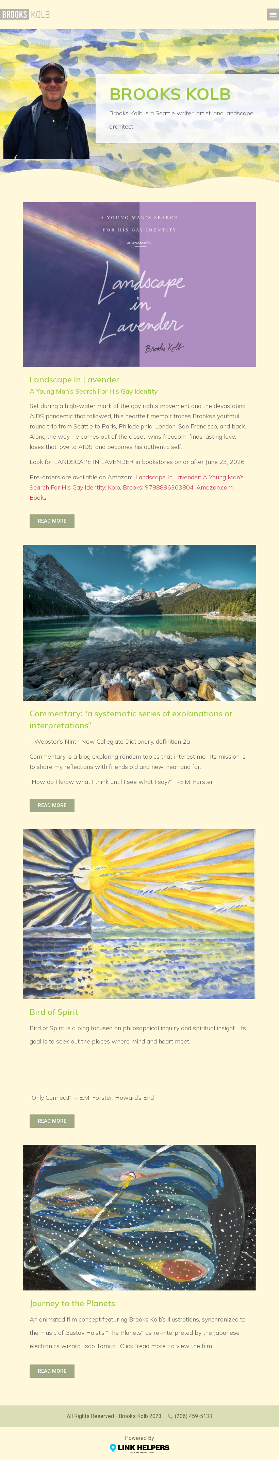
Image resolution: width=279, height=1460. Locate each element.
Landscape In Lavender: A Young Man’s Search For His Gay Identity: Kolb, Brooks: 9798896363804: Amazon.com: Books (137, 487)
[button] (273, 14)
